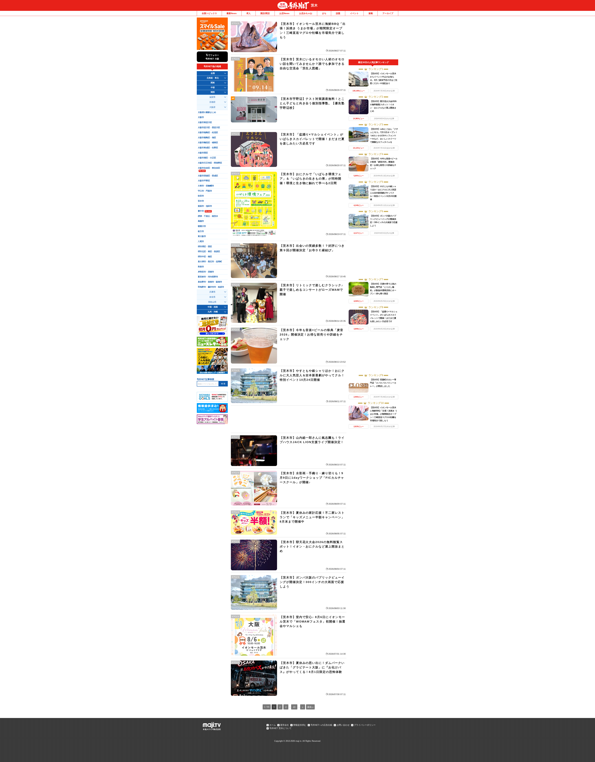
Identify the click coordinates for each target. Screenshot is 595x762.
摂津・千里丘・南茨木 (208, 216)
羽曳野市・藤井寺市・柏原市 (211, 287)
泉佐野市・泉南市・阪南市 (210, 282)
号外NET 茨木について (280, 728)
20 (294, 707)
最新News (232, 13)
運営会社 (284, 725)
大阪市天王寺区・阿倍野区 (210, 163)
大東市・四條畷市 (206, 186)
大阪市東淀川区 (205, 122)
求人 (248, 13)
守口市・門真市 (205, 191)
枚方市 (201, 231)
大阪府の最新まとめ (207, 112)
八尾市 (201, 241)
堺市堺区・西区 (205, 246)
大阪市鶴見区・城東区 (208, 142)
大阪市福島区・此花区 (208, 132)
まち (324, 13)
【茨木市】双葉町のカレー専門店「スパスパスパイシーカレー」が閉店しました (383, 382)
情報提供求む (299, 725)
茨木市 (201, 201)
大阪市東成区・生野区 (208, 148)
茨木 (314, 5)
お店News (284, 13)
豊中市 (204, 211)
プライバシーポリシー (365, 725)
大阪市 (201, 117)
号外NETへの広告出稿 (321, 725)
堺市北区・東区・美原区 (209, 251)
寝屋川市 (202, 226)
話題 (338, 13)
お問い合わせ (343, 725)
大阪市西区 (203, 153)
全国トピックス (209, 13)
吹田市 (201, 196)
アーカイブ (387, 13)
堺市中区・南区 (205, 257)
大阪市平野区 (204, 181)
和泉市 (201, 267)
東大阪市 (202, 236)
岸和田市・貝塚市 (206, 272)
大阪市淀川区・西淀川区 (209, 127)
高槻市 (201, 221)
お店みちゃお (305, 13)
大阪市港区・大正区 (207, 158)
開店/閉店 (265, 13)
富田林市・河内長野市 (208, 277)
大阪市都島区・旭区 (207, 138)
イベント (354, 13)
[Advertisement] (288, 419)
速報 (370, 13)
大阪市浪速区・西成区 (208, 176)
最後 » (310, 707)
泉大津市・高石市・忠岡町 (210, 262)
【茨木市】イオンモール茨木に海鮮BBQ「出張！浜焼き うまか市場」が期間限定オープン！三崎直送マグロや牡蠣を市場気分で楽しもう (383, 414)
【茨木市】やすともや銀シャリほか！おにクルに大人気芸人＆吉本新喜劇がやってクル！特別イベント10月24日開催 (383, 193)
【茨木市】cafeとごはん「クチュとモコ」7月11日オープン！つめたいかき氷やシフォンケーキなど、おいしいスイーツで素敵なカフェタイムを (384, 135)
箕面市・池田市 (205, 206)
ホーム (272, 725)
